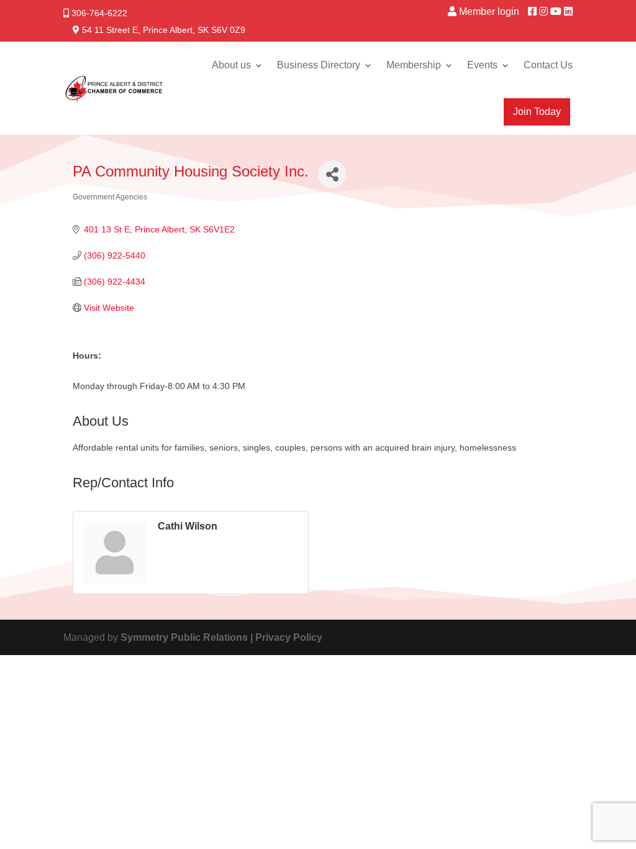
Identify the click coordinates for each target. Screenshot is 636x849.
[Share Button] (332, 174)
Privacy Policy (288, 637)
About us (231, 65)
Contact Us (548, 65)
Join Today (537, 111)
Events (482, 65)
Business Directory (318, 65)
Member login (489, 11)
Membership (413, 65)
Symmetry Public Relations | (187, 637)
